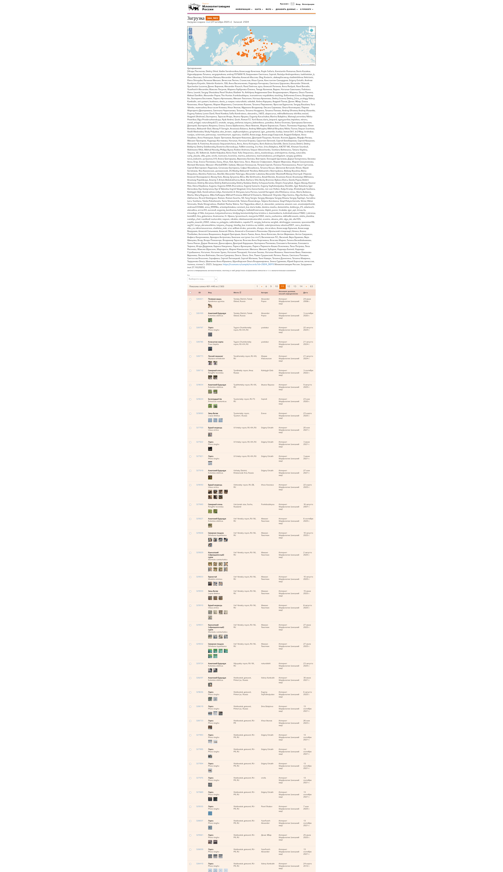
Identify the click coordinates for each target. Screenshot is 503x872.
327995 (199, 749)
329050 (199, 485)
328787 (199, 328)
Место (236, 293)
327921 (199, 456)
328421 (199, 299)
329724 (199, 663)
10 (276, 287)
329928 (199, 533)
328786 (199, 342)
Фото (269, 9)
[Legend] (311, 30)
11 (282, 287)
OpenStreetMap (305, 64)
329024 (199, 399)
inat (208, 22)
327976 (199, 778)
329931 (199, 625)
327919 (199, 471)
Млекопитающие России (216, 8)
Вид (188, 275)
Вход (298, 4)
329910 (199, 605)
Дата (305, 293)
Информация (243, 9)
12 (288, 287)
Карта (258, 9)
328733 (199, 721)
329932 (199, 644)
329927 (199, 519)
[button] (284, 4)
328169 (199, 313)
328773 (199, 356)
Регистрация (308, 4)
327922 (199, 442)
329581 (199, 835)
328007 (199, 821)
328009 (199, 849)
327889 (199, 792)
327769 (199, 428)
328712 (199, 370)
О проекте (306, 9)
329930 (199, 591)
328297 (199, 678)
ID (200, 293)
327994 (199, 764)
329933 (199, 577)
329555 (199, 806)
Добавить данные (286, 9)
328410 (199, 864)
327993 (199, 735)
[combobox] (202, 279)
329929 (199, 553)
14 (301, 287)
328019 (199, 706)
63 (311, 287)
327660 (199, 504)
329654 (199, 385)
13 (294, 287)
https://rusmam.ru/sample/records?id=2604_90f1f (248, 264)
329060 (199, 413)
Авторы (264, 293)
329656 (199, 692)
